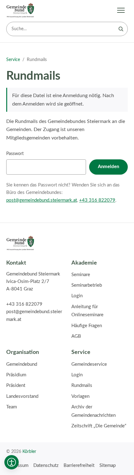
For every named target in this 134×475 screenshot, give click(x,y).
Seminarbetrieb (86, 285)
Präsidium (16, 375)
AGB (76, 336)
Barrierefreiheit (79, 465)
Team (11, 407)
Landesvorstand (22, 396)
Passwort (15, 153)
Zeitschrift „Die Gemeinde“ (98, 426)
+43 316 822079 (97, 200)
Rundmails (81, 385)
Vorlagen (80, 396)
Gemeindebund (21, 364)
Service (13, 60)
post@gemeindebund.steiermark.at (41, 200)
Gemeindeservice (89, 364)
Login (77, 296)
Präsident (15, 385)
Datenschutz (46, 465)
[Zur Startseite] (20, 10)
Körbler (29, 451)
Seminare (80, 274)
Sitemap (107, 465)
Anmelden (108, 166)
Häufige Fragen (86, 325)
